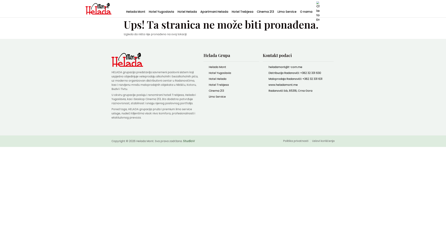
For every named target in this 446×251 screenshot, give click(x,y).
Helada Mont (135, 12)
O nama (306, 12)
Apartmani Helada (214, 12)
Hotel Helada (187, 12)
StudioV (189, 141)
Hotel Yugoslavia (161, 12)
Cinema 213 (265, 12)
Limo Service (287, 12)
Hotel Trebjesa (242, 12)
